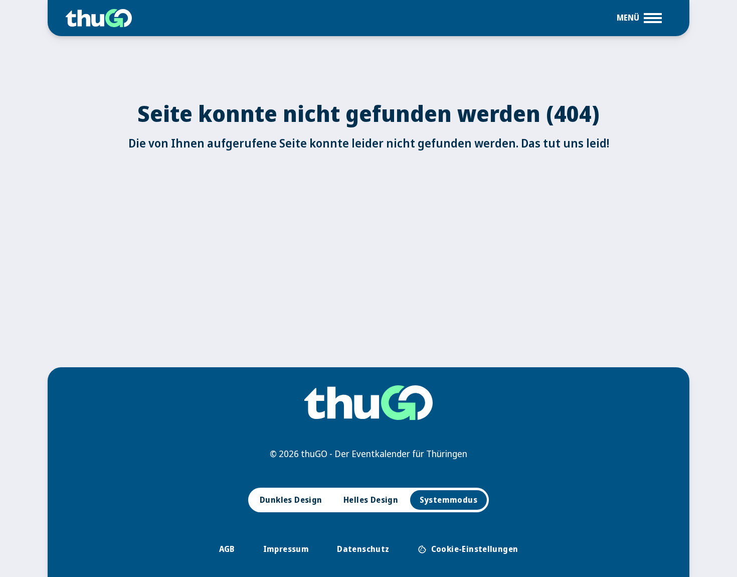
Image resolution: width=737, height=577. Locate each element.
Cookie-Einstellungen (468, 549)
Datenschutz (363, 548)
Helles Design (370, 499)
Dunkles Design (291, 499)
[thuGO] (99, 18)
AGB (227, 548)
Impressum (286, 548)
